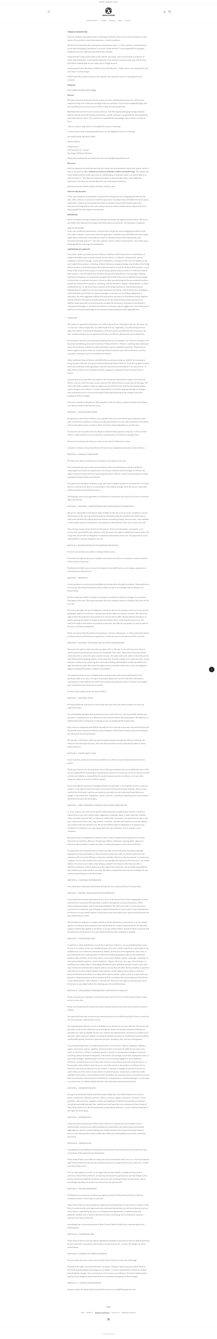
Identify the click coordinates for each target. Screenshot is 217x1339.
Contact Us (116, 1312)
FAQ (82, 1312)
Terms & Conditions (102, 1312)
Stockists (89, 1312)
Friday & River (111, 1334)
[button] (48, 11)
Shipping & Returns (129, 1312)
